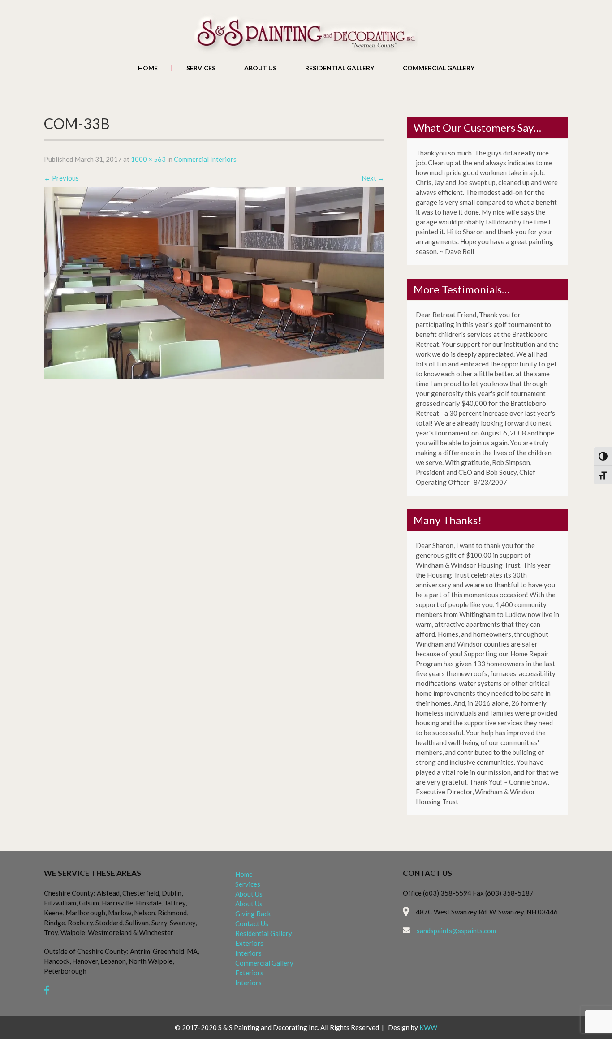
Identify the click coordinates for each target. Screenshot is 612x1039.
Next (373, 178)
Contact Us (251, 923)
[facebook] (47, 990)
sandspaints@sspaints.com (456, 931)
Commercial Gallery (438, 68)
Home (148, 68)
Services (200, 68)
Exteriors (249, 943)
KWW (428, 1027)
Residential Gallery (339, 68)
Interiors (248, 953)
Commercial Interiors (205, 159)
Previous (61, 178)
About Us (260, 68)
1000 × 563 (148, 159)
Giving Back (253, 914)
